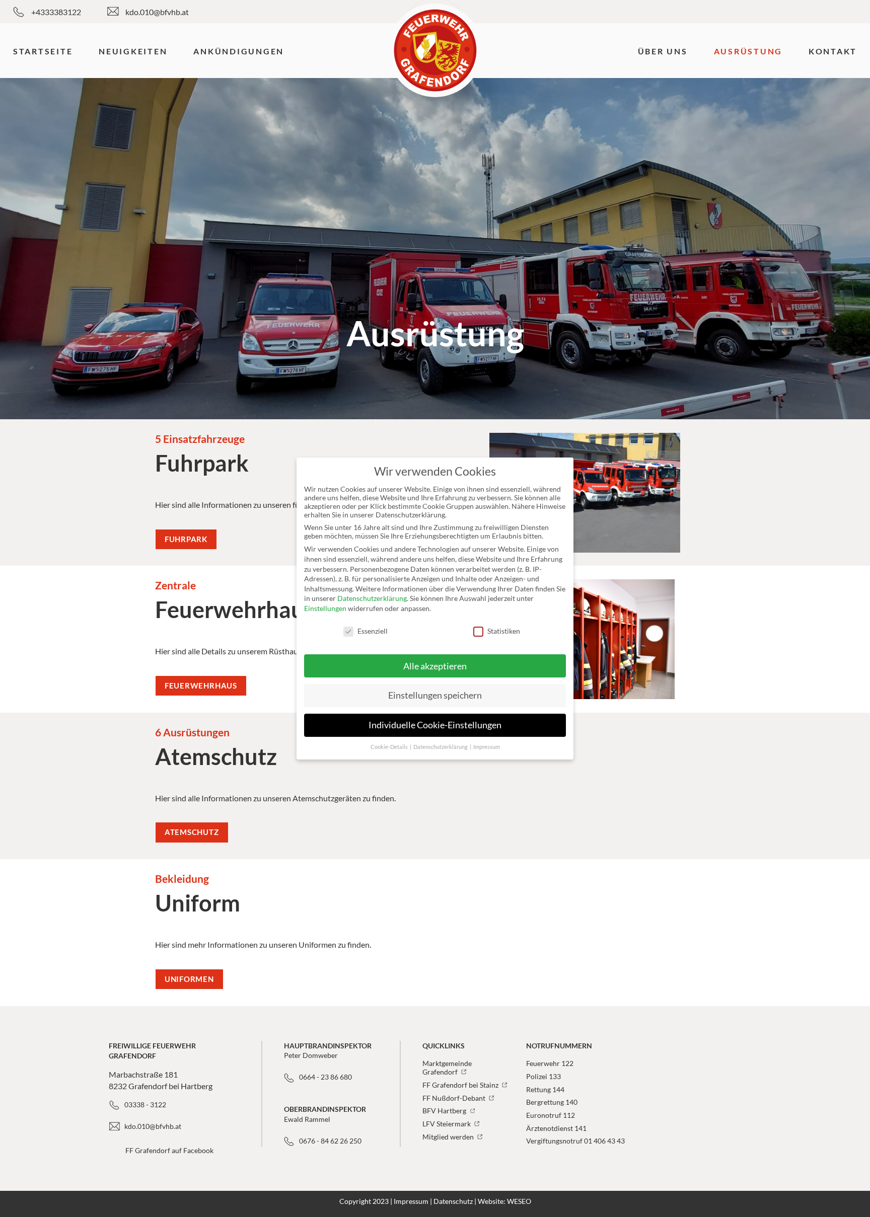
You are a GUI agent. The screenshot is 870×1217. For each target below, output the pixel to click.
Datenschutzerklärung (372, 598)
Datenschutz (453, 1201)
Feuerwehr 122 (549, 1063)
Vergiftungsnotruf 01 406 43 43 (575, 1140)
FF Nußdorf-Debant (454, 1098)
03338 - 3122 (145, 1104)
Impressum (411, 1201)
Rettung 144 (545, 1089)
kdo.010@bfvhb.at (157, 12)
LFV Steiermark (447, 1123)
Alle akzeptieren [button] (435, 666)
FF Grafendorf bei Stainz (461, 1085)
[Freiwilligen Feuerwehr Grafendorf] (435, 50)
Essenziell (372, 631)
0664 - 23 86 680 (325, 1077)
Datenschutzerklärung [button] (441, 747)
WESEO (519, 1201)
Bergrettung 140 (551, 1102)
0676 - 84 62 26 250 (330, 1140)
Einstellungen (325, 608)
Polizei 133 (543, 1076)
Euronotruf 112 (550, 1115)
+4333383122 (56, 12)
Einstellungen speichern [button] (435, 695)
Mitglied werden (448, 1136)
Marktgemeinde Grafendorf (447, 1067)
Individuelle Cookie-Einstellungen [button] (435, 725)
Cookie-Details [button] (390, 747)
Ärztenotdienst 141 (556, 1128)
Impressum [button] (486, 747)
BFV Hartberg (445, 1110)
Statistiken (503, 631)
